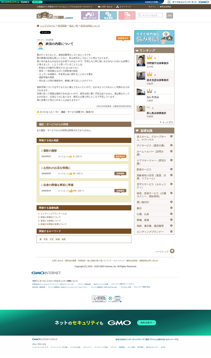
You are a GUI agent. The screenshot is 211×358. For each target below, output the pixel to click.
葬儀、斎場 (154, 220)
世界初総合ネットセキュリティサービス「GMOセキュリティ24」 (53, 284)
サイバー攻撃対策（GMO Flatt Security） (104, 287)
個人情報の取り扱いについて (99, 261)
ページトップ (161, 251)
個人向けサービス (152, 347)
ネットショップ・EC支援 (59, 347)
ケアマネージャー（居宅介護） (154, 162)
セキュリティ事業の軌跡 (142, 287)
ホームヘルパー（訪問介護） (154, 153)
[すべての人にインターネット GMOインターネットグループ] (191, 2)
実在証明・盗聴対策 (38, 287)
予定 (52, 239)
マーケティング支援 (101, 347)
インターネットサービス (40, 347)
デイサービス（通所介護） (154, 145)
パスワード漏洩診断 (84, 284)
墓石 (154, 208)
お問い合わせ (107, 7)
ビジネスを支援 (75, 347)
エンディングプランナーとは (54, 214)
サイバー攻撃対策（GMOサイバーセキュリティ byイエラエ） (68, 287)
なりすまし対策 (126, 287)
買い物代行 (154, 202)
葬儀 (58, 239)
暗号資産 (140, 347)
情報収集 (122, 347)
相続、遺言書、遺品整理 (154, 226)
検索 (170, 15)
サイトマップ (125, 7)
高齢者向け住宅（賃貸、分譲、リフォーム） (154, 177)
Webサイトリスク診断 (101, 284)
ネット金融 (131, 347)
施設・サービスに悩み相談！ (154, 37)
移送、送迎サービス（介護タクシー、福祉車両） (154, 195)
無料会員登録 (165, 7)
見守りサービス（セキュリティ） (154, 186)
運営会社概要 (70, 261)
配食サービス (154, 169)
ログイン (152, 7)
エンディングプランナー (154, 231)
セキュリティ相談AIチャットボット (122, 284)
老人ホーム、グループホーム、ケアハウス (154, 138)
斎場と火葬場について (51, 221)
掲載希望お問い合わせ (148, 261)
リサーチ (113, 347)
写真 (46, 239)
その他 (163, 347)
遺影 (64, 239)
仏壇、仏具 (154, 214)
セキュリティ (87, 347)
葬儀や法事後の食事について (54, 224)
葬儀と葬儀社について (51, 217)
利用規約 (82, 261)
